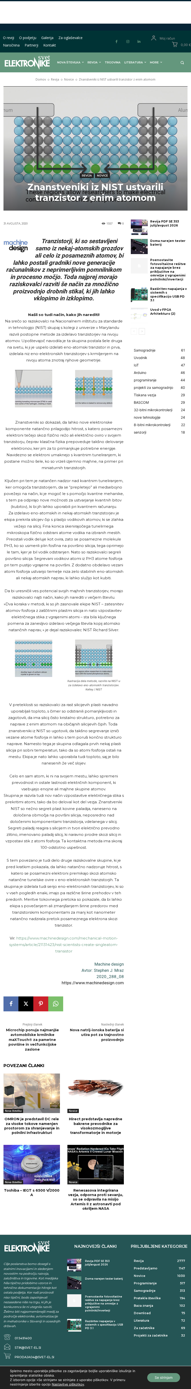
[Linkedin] (139, 41)
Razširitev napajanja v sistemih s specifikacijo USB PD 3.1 (168, 294)
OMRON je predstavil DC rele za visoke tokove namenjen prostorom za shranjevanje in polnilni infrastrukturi (31, 1126)
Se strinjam (164, 1377)
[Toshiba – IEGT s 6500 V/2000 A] (31, 1164)
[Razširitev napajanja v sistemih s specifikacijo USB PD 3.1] (139, 294)
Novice (69, 79)
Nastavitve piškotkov (68, 1384)
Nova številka (13, 1111)
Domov (41, 79)
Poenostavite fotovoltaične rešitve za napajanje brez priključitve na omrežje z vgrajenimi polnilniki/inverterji (168, 269)
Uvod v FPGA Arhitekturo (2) (162, 311)
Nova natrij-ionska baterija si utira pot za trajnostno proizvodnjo (97, 1035)
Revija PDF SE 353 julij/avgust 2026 (164, 223)
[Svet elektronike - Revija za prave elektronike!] (22, 62)
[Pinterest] (40, 1003)
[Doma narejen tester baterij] (139, 246)
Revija (55, 79)
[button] (182, 62)
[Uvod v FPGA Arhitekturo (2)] (139, 315)
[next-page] (142, 331)
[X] (25, 1003)
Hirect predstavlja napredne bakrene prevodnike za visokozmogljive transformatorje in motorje (95, 1126)
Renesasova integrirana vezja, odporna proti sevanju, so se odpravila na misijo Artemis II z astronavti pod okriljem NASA (95, 1199)
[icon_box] (17, 1337)
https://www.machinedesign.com (93, 982)
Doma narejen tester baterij (168, 243)
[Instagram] (127, 41)
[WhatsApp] (55, 1003)
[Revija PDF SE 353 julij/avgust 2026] (139, 227)
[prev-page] (134, 331)
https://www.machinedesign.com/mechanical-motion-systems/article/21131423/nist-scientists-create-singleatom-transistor (63, 944)
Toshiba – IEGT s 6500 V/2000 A (31, 1192)
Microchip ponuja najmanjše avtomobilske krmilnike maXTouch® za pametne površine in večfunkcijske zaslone (32, 1040)
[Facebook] (116, 41)
